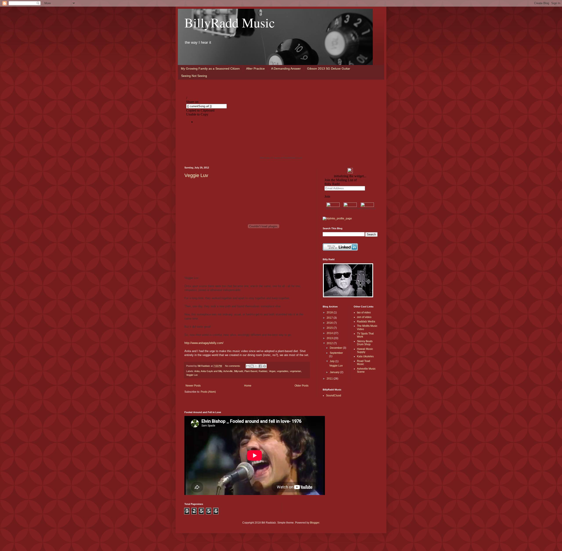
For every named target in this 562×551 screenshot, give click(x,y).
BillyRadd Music (229, 22)
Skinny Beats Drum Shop (365, 343)
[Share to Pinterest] (264, 366)
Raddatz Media (366, 321)
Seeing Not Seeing (194, 76)
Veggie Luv (196, 175)
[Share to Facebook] (260, 366)
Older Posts (301, 385)
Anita (197, 371)
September (336, 352)
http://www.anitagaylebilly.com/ (203, 343)
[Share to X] (256, 366)
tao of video (364, 312)
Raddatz (263, 371)
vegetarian (295, 371)
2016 (330, 322)
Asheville (228, 371)
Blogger (314, 522)
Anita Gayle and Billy (211, 371)
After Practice (255, 68)
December (336, 347)
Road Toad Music (363, 363)
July (332, 361)
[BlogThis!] (252, 366)
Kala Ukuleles (365, 356)
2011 (330, 378)
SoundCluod (333, 395)
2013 (330, 338)
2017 (330, 317)
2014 (330, 333)
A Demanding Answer (286, 68)
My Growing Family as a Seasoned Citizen (210, 68)
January (335, 372)
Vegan (272, 371)
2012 (330, 343)
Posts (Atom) (208, 391)
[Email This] (248, 366)
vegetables (282, 371)
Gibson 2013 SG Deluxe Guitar (328, 68)
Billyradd (238, 371)
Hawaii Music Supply (365, 350)
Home (247, 385)
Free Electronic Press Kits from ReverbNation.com (350, 208)
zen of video (364, 317)
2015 (330, 327)
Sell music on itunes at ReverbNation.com (281, 158)
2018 (330, 312)
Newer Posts (193, 385)
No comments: (233, 366)
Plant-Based (250, 371)
